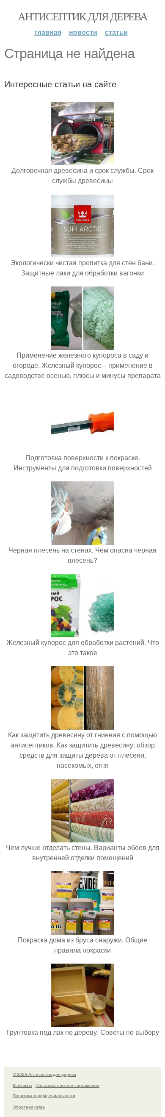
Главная (47, 32)
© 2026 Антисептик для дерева (44, 1074)
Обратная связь (29, 1107)
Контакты (22, 1085)
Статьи (116, 32)
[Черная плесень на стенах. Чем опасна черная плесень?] (82, 540)
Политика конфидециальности (44, 1095)
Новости (83, 32)
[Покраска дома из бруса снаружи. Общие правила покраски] (82, 929)
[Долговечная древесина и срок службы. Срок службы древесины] (82, 160)
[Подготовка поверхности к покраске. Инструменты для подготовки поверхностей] (82, 447)
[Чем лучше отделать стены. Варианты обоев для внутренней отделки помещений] (82, 837)
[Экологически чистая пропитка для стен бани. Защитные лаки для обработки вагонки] (82, 252)
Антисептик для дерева (82, 16)
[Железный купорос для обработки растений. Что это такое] (82, 632)
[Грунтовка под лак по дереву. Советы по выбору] (82, 1022)
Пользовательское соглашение (67, 1085)
